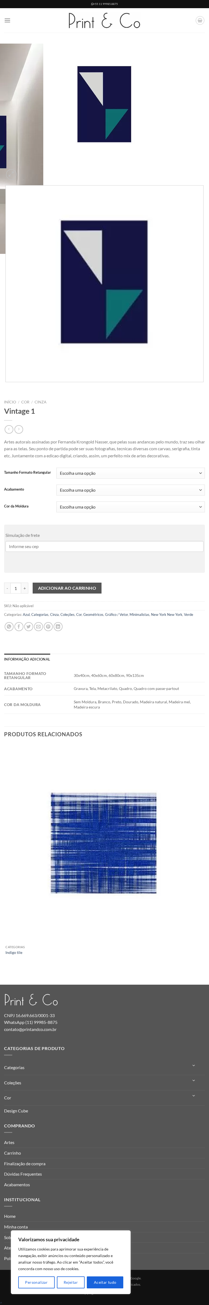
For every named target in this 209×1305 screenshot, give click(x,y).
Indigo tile (13, 952)
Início (10, 402)
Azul (26, 614)
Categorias (39, 614)
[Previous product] (18, 429)
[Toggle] (194, 1065)
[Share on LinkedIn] (58, 626)
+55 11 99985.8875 (105, 3)
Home (10, 1216)
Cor (25, 402)
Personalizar (36, 1282)
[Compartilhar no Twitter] (28, 626)
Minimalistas (139, 614)
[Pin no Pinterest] (48, 626)
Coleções (67, 614)
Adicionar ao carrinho (67, 588)
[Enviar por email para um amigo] (38, 626)
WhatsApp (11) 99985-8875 (30, 1022)
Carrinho (12, 1152)
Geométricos (93, 614)
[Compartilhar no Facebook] (18, 626)
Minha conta (16, 1226)
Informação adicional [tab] (27, 659)
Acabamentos (17, 1184)
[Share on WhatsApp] (9, 626)
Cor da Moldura (16, 506)
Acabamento (14, 489)
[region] (71, 1262)
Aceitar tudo (105, 1282)
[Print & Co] (104, 20)
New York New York (166, 614)
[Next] (24, 171)
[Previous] (6, 387)
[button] (7, 20)
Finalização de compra (24, 1163)
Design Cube (16, 1110)
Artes (9, 1142)
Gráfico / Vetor (116, 614)
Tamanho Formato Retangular (27, 472)
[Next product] (9, 429)
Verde (188, 614)
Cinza (41, 402)
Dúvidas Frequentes (23, 1173)
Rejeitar (71, 1282)
